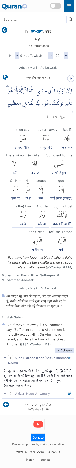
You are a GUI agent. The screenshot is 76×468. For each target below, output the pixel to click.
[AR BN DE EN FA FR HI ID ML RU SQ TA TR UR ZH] (13, 55)
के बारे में (30, 460)
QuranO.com (34, 452)
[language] (5, 78)
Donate (38, 437)
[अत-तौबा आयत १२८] (4, 30)
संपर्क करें (45, 460)
